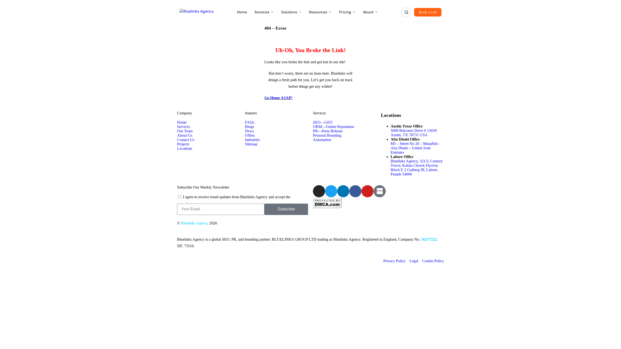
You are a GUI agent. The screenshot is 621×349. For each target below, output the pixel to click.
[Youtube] (367, 191)
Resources (318, 12)
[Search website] (406, 12)
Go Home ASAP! (278, 98)
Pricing (345, 12)
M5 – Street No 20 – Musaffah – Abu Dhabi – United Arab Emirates (416, 148)
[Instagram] (319, 191)
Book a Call (428, 12)
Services (261, 12)
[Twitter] (331, 191)
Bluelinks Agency (194, 223)
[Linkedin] (343, 191)
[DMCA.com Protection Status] (327, 207)
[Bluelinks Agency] (197, 12)
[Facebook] (355, 191)
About (368, 12)
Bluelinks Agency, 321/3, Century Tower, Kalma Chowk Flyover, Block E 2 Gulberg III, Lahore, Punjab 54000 (417, 167)
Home (242, 12)
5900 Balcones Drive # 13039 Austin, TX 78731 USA (414, 132)
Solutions (289, 12)
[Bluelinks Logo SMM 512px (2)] (380, 191)
